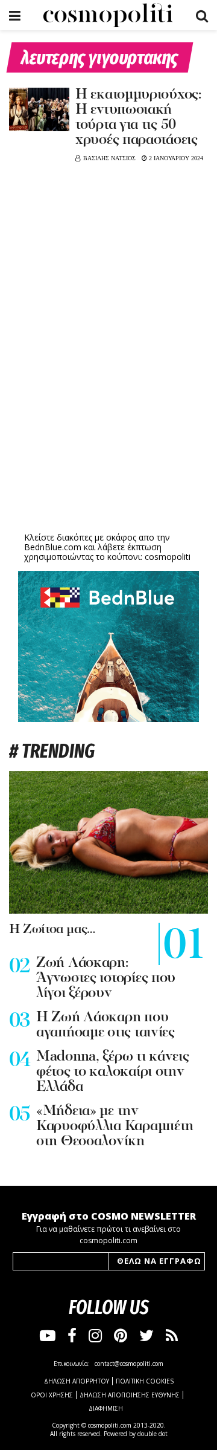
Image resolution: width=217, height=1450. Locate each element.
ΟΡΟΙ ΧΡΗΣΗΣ (52, 1395)
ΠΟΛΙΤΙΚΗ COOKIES (145, 1381)
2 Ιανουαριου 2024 (175, 158)
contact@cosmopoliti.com (129, 1363)
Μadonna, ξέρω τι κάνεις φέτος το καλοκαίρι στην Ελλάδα (112, 1072)
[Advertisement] (108, 435)
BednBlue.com (52, 547)
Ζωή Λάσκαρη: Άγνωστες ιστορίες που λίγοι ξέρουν (105, 978)
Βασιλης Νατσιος (109, 158)
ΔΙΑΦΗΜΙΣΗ (106, 1408)
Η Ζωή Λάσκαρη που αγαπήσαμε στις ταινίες (105, 1025)
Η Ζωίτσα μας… (52, 930)
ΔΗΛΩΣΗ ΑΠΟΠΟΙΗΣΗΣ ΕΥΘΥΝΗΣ (130, 1395)
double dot (152, 1433)
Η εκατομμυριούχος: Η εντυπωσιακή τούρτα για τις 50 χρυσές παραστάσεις (138, 118)
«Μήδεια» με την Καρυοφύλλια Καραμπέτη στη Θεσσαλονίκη (114, 1126)
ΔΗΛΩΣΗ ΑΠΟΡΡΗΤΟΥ (76, 1381)
